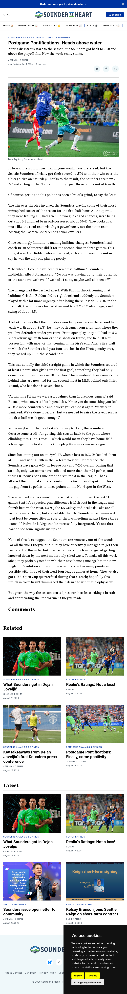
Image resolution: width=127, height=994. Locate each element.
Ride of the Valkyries (79, 904)
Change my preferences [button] (87, 982)
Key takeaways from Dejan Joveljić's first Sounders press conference (30, 757)
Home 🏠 (8, 25)
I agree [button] (78, 975)
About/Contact (13, 972)
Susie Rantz (73, 919)
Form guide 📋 (111, 25)
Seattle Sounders (58, 37)
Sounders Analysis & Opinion (26, 37)
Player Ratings (75, 679)
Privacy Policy (47, 972)
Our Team (30, 972)
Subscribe (114, 14)
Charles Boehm (12, 694)
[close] (123, 4)
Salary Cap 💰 (51, 25)
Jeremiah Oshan (18, 60)
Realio (70, 689)
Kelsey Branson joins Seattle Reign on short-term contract (92, 911)
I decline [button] (92, 975)
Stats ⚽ (92, 25)
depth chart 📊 (28, 25)
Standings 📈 (74, 25)
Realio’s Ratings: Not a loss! (90, 684)
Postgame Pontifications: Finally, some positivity (88, 754)
